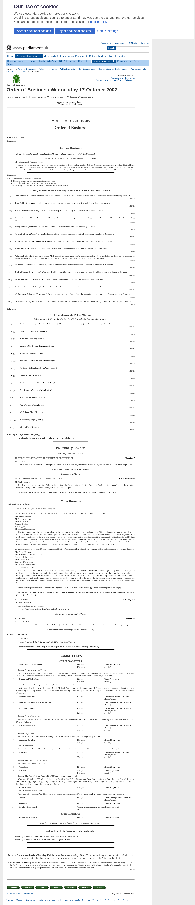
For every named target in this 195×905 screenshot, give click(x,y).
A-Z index (10, 900)
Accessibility (106, 43)
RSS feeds (132, 43)
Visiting (109, 56)
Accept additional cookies (34, 31)
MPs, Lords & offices (55, 56)
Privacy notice (97, 900)
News (137, 61)
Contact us (144, 43)
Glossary (20, 900)
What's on (52, 61)
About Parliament (77, 56)
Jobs (60, 900)
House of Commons (17, 61)
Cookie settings (107, 31)
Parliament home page (27, 69)
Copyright (86, 900)
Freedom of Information (46, 900)
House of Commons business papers (113, 69)
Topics (10, 64)
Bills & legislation (67, 61)
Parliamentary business (28, 56)
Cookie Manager (123, 900)
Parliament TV (124, 61)
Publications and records (70, 69)
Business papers (89, 69)
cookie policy (98, 21)
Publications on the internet (122, 78)
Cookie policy (110, 900)
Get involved (96, 56)
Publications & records (104, 61)
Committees (84, 61)
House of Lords (37, 61)
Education (120, 56)
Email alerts (119, 43)
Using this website (72, 900)
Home (10, 56)
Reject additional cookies (74, 31)
